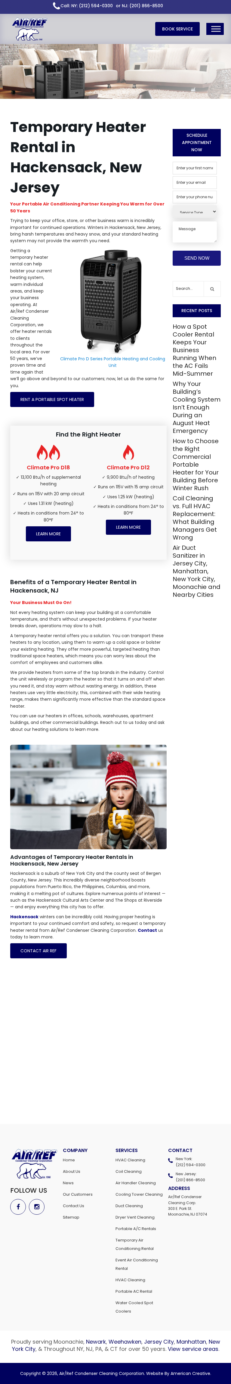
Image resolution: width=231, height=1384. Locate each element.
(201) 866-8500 (190, 1180)
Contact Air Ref (38, 951)
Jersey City (159, 1341)
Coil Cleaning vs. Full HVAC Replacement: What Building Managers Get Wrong (195, 518)
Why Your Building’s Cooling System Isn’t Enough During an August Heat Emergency (196, 407)
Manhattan (191, 1341)
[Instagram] (38, 1207)
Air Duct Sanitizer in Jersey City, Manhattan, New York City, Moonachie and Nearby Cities (196, 571)
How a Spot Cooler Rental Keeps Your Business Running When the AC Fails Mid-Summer (194, 350)
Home (69, 1160)
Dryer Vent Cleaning (135, 1217)
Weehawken (125, 1341)
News (68, 1183)
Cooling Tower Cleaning (139, 1194)
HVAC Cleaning (130, 1160)
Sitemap (71, 1217)
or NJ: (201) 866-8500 (139, 6)
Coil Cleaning (129, 1171)
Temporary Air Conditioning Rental (135, 1244)
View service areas (193, 1349)
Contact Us (73, 1206)
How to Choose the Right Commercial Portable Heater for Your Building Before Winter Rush (196, 464)
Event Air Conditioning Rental (137, 1264)
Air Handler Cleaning (136, 1183)
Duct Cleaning (129, 1206)
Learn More (48, 534)
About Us (71, 1171)
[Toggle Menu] (216, 29)
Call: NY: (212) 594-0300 (86, 6)
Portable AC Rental (134, 1291)
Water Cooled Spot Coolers (134, 1307)
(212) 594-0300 (190, 1165)
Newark (96, 1341)
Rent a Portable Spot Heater (52, 399)
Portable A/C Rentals (136, 1229)
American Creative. (191, 1373)
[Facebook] (19, 1207)
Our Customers (78, 1194)
